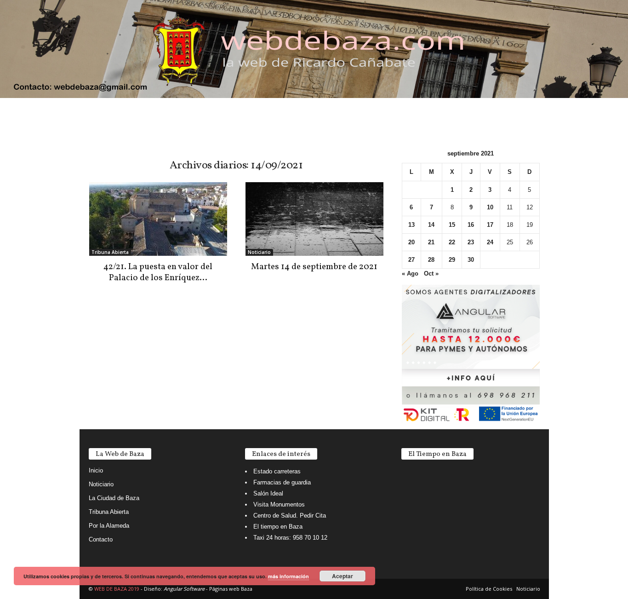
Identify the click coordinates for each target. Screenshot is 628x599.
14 (431, 224)
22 (452, 242)
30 (471, 259)
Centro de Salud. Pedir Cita (289, 515)
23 (471, 242)
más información (288, 576)
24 (490, 242)
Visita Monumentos (279, 504)
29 (452, 259)
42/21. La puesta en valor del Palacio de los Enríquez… (157, 272)
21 (431, 242)
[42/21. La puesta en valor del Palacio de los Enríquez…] (158, 219)
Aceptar (342, 576)
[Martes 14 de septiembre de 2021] (314, 219)
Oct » (431, 273)
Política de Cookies (489, 588)
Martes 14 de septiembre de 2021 (314, 267)
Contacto (101, 539)
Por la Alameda (109, 525)
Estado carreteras (277, 471)
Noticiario (259, 252)
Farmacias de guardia (282, 482)
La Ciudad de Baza (114, 498)
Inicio (96, 470)
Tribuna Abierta (110, 252)
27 (411, 259)
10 (490, 207)
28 (431, 259)
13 (411, 224)
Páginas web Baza (230, 588)
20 (411, 242)
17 (490, 224)
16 (471, 224)
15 (452, 224)
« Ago (410, 273)
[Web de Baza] (314, 49)
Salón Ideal (268, 493)
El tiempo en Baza (278, 526)
